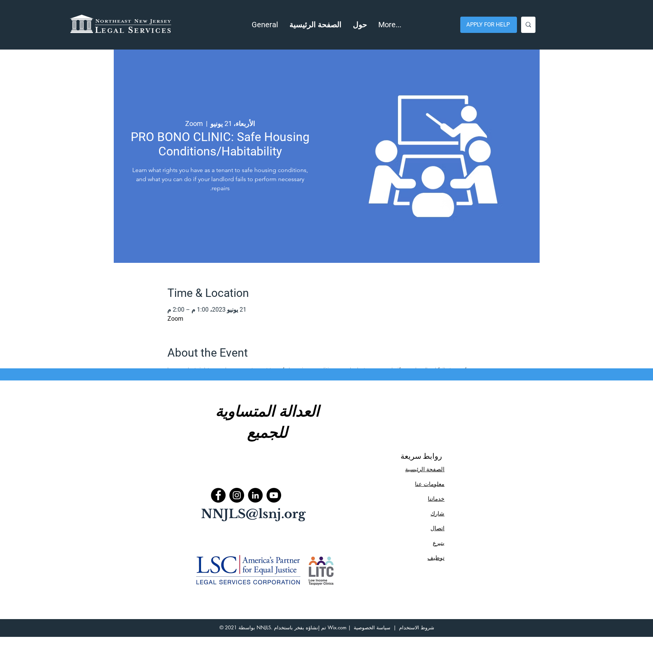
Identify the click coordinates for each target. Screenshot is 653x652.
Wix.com (337, 627)
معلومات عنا (429, 483)
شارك (437, 513)
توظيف (435, 557)
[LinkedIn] (255, 495)
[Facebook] (218, 495)
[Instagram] (236, 495)
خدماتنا (436, 498)
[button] (360, 25)
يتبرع (438, 542)
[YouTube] (273, 495)
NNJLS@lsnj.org (253, 514)
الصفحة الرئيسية (424, 469)
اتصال (437, 528)
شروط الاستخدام (416, 627)
